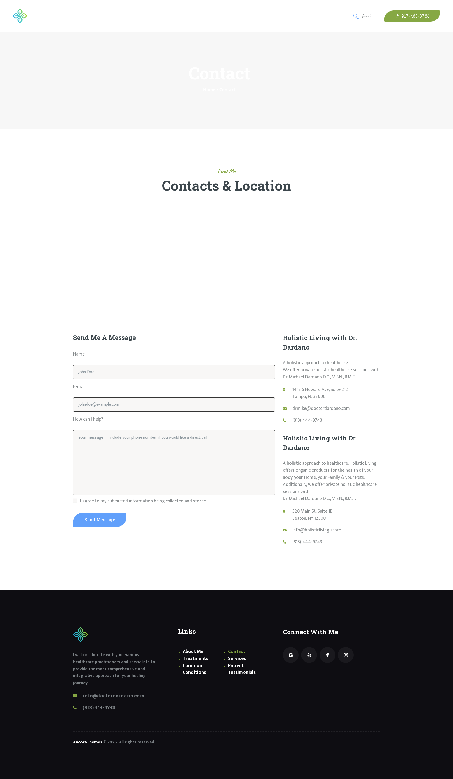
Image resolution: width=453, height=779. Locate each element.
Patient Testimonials (242, 669)
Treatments (195, 659)
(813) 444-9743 (307, 420)
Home (209, 90)
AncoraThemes (87, 742)
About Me (193, 652)
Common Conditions (194, 669)
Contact (236, 652)
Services (237, 659)
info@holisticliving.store (316, 530)
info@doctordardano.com (113, 695)
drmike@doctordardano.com (321, 408)
